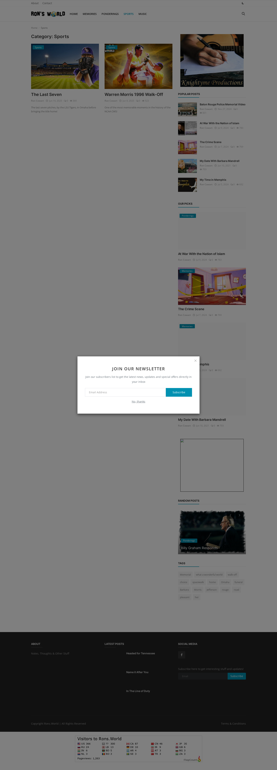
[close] (195, 360)
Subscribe (179, 392)
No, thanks (138, 401)
